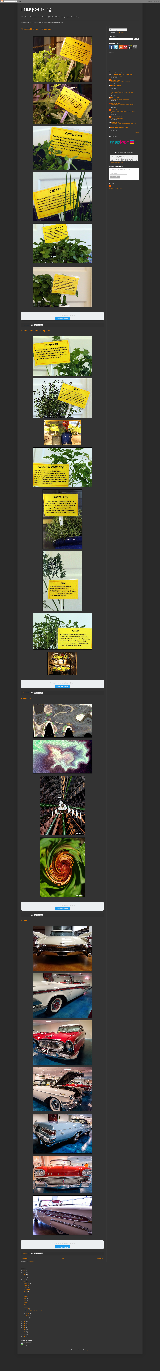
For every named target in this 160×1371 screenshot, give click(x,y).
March (26, 1302)
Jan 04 (27, 1318)
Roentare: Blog (115, 91)
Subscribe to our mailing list (120, 170)
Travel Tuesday (115, 97)
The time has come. (115, 129)
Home (62, 1258)
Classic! (24, 920)
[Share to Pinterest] (42, 325)
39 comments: (26, 692)
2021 (24, 1281)
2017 (24, 1327)
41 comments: (26, 1253)
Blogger (87, 1350)
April (25, 1300)
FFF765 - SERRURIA (116, 86)
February (26, 1305)
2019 (24, 1323)
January (26, 1307)
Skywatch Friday (115, 80)
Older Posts (100, 1258)
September (27, 1289)
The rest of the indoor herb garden (36, 29)
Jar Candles (23, 1345)
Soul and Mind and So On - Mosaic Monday (122, 74)
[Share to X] (38, 325)
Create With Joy (115, 122)
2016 (24, 1329)
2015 (24, 1332)
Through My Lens (115, 103)
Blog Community (28, 1342)
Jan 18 (27, 1313)
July (25, 1294)
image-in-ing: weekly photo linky (119, 127)
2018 (24, 1325)
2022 (24, 1279)
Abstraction (26, 698)
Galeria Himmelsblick (116, 116)
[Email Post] (32, 325)
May (25, 1298)
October (26, 1287)
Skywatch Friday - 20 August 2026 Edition (120, 81)
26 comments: (26, 915)
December (27, 1283)
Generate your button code (117, 162)
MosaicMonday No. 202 (116, 76)
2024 (24, 1275)
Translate (121, 32)
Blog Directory (23, 1342)
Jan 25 (27, 1309)
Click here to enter (62, 319)
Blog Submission (27, 1345)
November (27, 1285)
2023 (24, 1277)
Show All (137, 132)
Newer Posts (25, 1258)
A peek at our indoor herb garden (35, 330)
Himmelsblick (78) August (116, 118)
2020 (24, 1321)
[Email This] (35, 325)
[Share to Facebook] (40, 325)
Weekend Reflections (116, 110)
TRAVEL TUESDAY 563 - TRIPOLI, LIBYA (120, 99)
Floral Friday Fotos (116, 85)
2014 (24, 1334)
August (26, 1292)
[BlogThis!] (37, 325)
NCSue (113, 186)
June (25, 1296)
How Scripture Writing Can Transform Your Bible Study (123, 123)
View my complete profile (115, 188)
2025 (24, 1272)
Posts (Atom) (31, 1261)
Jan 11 (27, 1315)
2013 (24, 1336)
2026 (24, 1270)
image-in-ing (36, 9)
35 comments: (26, 325)
